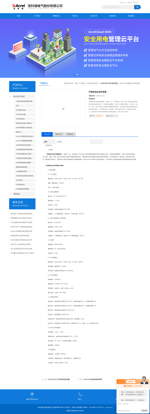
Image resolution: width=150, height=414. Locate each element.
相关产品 (59, 134)
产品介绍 (47, 134)
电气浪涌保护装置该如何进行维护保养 (22, 240)
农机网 (74, 407)
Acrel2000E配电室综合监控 (24, 136)
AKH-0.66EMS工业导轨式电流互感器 (59, 379)
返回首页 (122, 2)
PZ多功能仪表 (20, 184)
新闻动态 (56, 16)
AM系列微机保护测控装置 (24, 149)
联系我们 (135, 2)
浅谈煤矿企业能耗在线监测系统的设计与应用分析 (22, 214)
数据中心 (19, 132)
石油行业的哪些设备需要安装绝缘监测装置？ (22, 231)
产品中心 (75, 16)
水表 (17, 105)
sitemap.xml (109, 407)
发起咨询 (144, 410)
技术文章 (93, 16)
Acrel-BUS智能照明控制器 (24, 141)
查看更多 (16, 194)
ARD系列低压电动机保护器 (24, 176)
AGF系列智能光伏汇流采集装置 (25, 154)
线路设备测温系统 (21, 167)
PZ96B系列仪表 (21, 110)
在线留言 (129, 2)
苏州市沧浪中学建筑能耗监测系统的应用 (22, 227)
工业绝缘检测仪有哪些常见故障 (21, 222)
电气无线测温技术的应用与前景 (21, 249)
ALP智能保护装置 (21, 171)
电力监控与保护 (19, 96)
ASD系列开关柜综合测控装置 (25, 158)
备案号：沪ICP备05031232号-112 (93, 407)
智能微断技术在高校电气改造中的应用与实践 (22, 218)
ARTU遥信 (19, 180)
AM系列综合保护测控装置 (24, 101)
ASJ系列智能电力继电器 (23, 162)
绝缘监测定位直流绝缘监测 (20, 235)
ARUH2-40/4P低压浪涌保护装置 (92, 379)
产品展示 (82, 83)
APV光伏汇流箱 (21, 114)
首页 (18, 16)
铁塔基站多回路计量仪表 (24, 123)
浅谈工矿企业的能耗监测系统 (21, 244)
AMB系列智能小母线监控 (24, 127)
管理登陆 (79, 407)
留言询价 (70, 134)
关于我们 (37, 16)
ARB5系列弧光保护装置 (23, 145)
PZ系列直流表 (20, 119)
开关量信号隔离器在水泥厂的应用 (22, 253)
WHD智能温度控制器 (22, 189)
